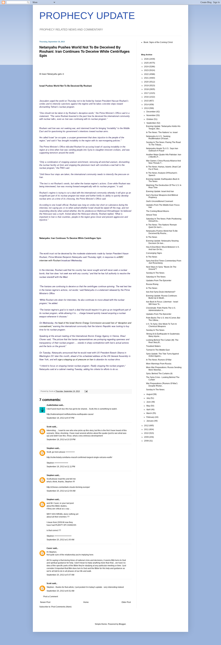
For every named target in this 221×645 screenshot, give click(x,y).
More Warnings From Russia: (159, 364)
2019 (146, 85)
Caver (49, 548)
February (150, 417)
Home (86, 602)
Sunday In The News (155, 273)
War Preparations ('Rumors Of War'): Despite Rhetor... (162, 384)
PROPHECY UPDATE (87, 15)
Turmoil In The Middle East (158, 350)
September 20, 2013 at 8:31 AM (60, 591)
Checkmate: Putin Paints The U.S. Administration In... (161, 309)
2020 (146, 82)
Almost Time (151, 215)
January (150, 421)
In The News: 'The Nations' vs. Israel (162, 132)
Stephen (50, 448)
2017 (146, 93)
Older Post (126, 602)
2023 (146, 70)
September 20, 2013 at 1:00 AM (60, 540)
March (149, 413)
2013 (146, 108)
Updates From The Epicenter (158, 280)
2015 (146, 101)
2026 (146, 59)
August (149, 394)
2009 (146, 437)
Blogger (122, 624)
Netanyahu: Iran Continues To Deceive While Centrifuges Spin (70, 238)
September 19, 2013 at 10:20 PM (61, 439)
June (148, 402)
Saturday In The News (156, 277)
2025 (146, 63)
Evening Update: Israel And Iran (160, 191)
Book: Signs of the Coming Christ (158, 42)
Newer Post (45, 602)
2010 (146, 433)
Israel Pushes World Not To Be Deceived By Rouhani (65, 86)
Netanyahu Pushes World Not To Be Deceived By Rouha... (162, 232)
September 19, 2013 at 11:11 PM (61, 466)
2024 (146, 66)
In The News (151, 237)
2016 (146, 97)
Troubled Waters (153, 346)
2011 (146, 429)
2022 (146, 74)
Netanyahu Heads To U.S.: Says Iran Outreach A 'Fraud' (162, 149)
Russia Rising (152, 284)
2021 (146, 78)
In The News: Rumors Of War (158, 360)
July (148, 398)
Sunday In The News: (155, 389)
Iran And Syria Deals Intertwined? (160, 292)
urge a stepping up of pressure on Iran (75, 359)
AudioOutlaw (52, 405)
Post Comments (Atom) (61, 607)
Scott (49, 427)
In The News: (152, 288)
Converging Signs (154, 253)
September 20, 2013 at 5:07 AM (60, 575)
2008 (146, 441)
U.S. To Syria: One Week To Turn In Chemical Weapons (161, 325)
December (151, 112)
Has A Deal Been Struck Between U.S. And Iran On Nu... (162, 248)
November (151, 115)
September (151, 123)
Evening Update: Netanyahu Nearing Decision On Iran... (162, 242)
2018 (146, 89)
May (148, 406)
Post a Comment (50, 596)
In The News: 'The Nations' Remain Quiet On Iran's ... (161, 226)
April (148, 409)
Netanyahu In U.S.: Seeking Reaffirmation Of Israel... (158, 137)
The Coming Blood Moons (157, 211)
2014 (146, 104)
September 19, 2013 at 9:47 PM (60, 418)
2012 (146, 425)
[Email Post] (86, 391)
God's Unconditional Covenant (159, 201)
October (150, 119)
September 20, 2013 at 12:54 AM (61, 491)
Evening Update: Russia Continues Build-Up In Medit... (161, 297)
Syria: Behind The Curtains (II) (159, 373)
